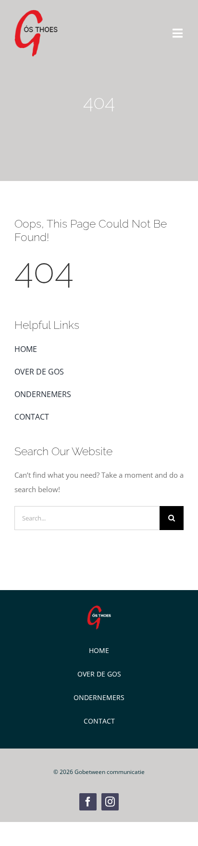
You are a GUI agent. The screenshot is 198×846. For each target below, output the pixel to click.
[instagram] (110, 801)
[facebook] (88, 801)
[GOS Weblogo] (36, 13)
